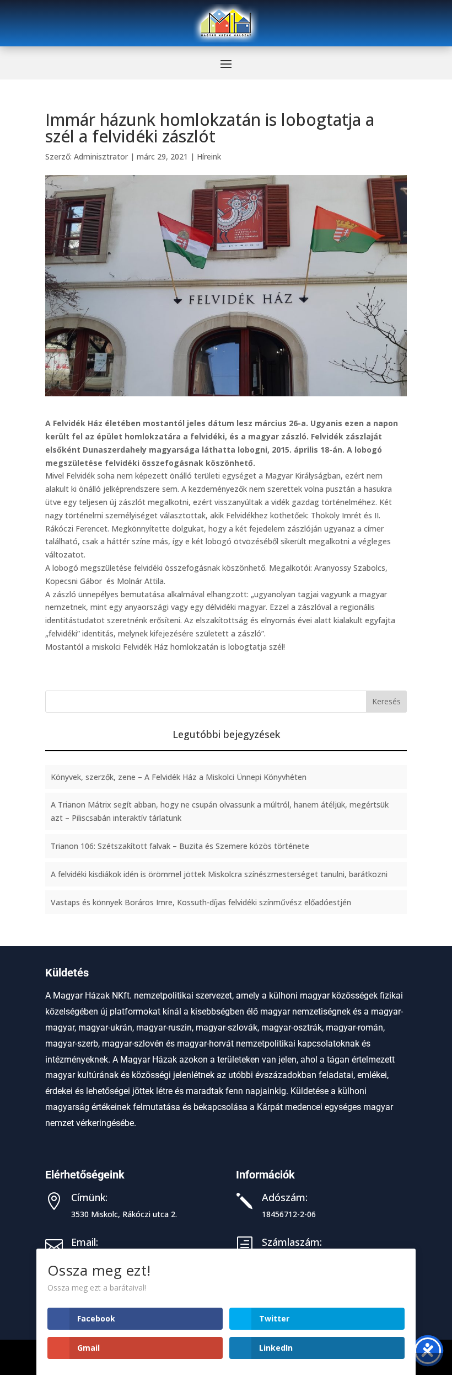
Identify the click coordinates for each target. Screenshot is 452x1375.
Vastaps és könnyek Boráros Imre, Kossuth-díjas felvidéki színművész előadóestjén (201, 902)
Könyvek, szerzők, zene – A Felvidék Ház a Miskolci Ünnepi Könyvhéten (178, 777)
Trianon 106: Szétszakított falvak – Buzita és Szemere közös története (180, 846)
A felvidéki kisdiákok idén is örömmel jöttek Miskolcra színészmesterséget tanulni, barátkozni (219, 874)
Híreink (209, 156)
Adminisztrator (101, 156)
